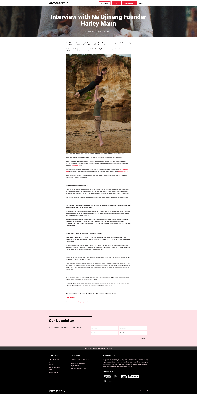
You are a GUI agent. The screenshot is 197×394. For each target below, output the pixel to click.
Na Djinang (81, 302)
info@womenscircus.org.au (78, 363)
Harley (88, 302)
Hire (50, 370)
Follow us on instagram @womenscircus (98, 348)
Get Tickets (70, 298)
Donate (116, 3)
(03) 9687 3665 (75, 366)
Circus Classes (54, 359)
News (50, 362)
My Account (104, 3)
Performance (53, 372)
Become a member (129, 3)
